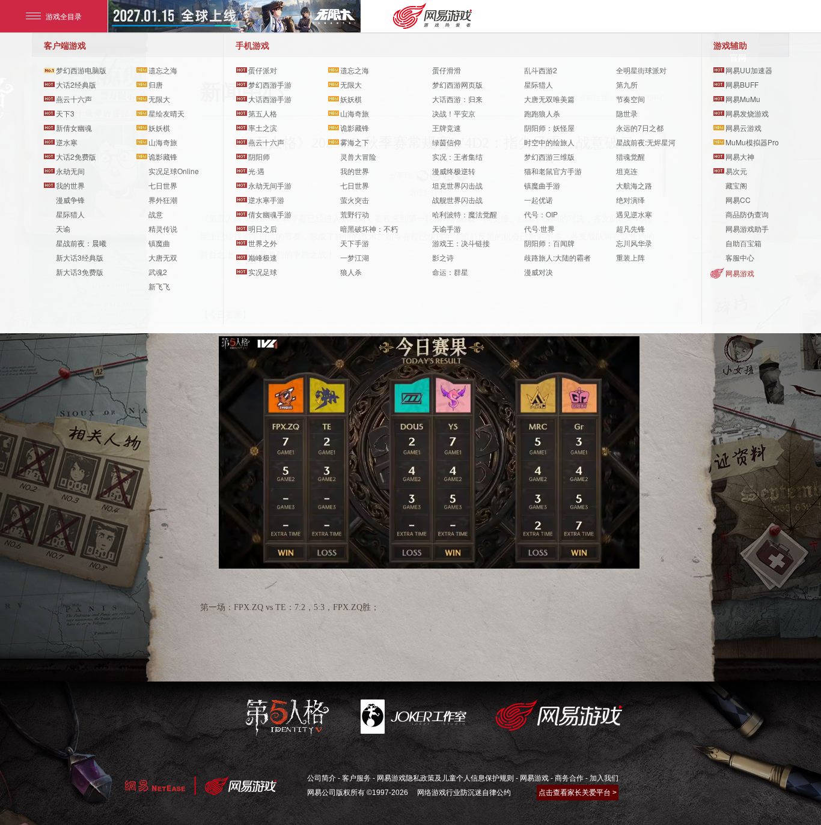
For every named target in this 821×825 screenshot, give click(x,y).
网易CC (738, 200)
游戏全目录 (64, 16)
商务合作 (569, 778)
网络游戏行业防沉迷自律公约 (464, 792)
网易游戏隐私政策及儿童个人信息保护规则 (445, 778)
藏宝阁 (736, 185)
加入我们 (604, 778)
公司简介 (321, 778)
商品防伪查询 (747, 214)
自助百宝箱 (743, 243)
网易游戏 (739, 273)
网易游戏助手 (747, 228)
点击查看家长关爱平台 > (578, 792)
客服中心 (739, 257)
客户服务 (356, 778)
